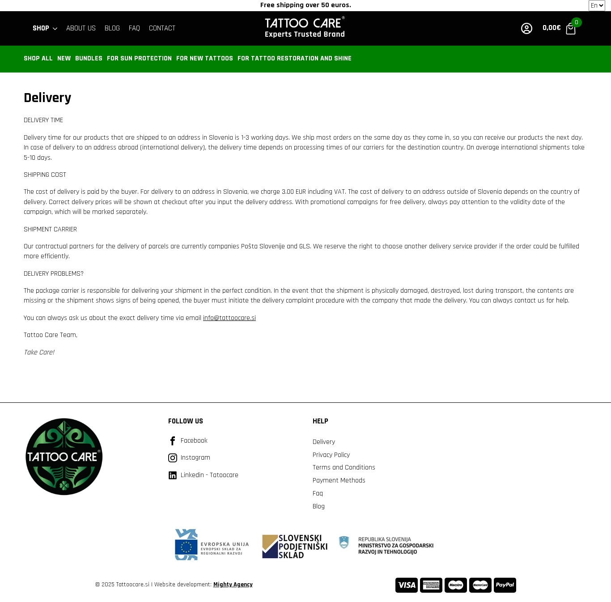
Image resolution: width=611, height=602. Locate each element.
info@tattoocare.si (229, 318)
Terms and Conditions (344, 467)
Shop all (38, 58)
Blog (319, 506)
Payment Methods (339, 480)
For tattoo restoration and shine (295, 58)
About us (81, 28)
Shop (41, 28)
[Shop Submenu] (55, 28)
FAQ (134, 28)
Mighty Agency (233, 585)
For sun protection (139, 58)
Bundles (88, 58)
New (64, 58)
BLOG (112, 28)
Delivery (324, 442)
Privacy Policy (331, 455)
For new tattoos (204, 58)
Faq (318, 493)
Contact (162, 28)
